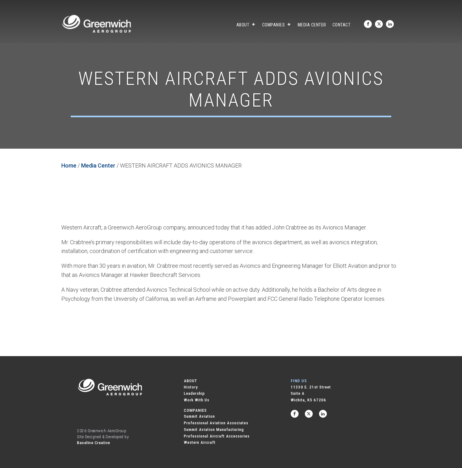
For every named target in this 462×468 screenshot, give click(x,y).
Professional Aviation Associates (216, 423)
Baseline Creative (93, 443)
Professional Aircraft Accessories (217, 436)
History (191, 387)
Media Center (312, 24)
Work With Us (196, 400)
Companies (273, 24)
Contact (342, 24)
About (243, 24)
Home (68, 165)
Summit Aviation (199, 416)
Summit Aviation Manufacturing (214, 429)
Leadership (194, 393)
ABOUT (190, 380)
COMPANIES (195, 410)
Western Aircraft (200, 442)
